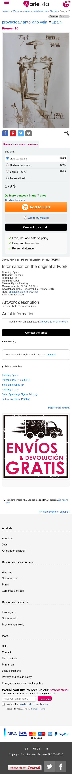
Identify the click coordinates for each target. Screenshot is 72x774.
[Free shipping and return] (36, 446)
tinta (35, 291)
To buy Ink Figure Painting (16, 399)
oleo (22, 291)
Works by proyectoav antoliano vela (30, 11)
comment (51, 354)
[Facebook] (60, 766)
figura (29, 291)
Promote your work (13, 624)
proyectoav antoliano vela (24, 22)
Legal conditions (11, 670)
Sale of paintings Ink (13, 384)
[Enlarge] (66, 134)
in (47, 748)
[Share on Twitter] (21, 133)
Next (62, 16)
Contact (6, 652)
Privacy (34, 709)
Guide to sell (9, 618)
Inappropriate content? (59, 408)
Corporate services (13, 590)
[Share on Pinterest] (13, 133)
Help (4, 646)
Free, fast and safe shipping (30, 238)
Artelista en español (13, 550)
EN (26, 748)
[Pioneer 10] (36, 80)
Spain (57, 22)
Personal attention (23, 248)
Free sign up (9, 612)
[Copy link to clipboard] (28, 133)
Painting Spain (10, 375)
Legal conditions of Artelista (33, 704)
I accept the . (27, 704)
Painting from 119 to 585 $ (16, 380)
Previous (54, 16)
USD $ (55, 260)
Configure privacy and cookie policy (22, 683)
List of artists (9, 658)
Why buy (7, 572)
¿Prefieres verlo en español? (54, 511)
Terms (42, 709)
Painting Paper (10, 389)
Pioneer (53, 11)
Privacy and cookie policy (17, 676)
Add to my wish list (38, 218)
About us (7, 538)
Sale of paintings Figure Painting (19, 394)
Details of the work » (15, 200)
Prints (5, 584)
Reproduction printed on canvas (20, 144)
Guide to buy (9, 578)
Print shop (8, 664)
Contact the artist (35, 227)
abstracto (14, 291)
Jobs (5, 544)
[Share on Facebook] (5, 133)
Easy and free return (25, 243)
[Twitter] (49, 766)
